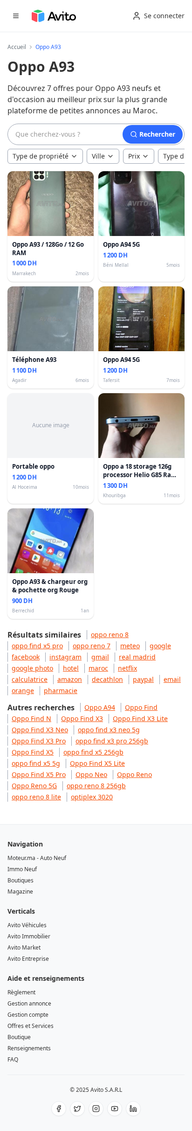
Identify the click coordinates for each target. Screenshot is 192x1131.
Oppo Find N (31, 718)
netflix (127, 668)
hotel (71, 668)
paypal (143, 679)
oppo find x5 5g (36, 763)
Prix (134, 156)
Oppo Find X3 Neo (40, 729)
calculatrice (30, 679)
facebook (26, 656)
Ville (98, 156)
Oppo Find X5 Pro (39, 774)
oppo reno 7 (91, 645)
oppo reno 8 (110, 634)
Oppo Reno (134, 774)
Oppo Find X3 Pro (39, 740)
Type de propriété (41, 156)
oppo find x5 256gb (93, 752)
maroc (98, 668)
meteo (130, 645)
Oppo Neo (91, 774)
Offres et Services (30, 1026)
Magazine (20, 891)
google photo (32, 668)
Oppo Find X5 (33, 752)
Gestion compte (27, 1015)
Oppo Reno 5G (34, 785)
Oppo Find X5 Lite (97, 763)
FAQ (12, 1059)
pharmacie (60, 690)
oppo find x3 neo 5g (109, 729)
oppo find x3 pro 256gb (111, 740)
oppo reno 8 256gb (96, 785)
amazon (69, 679)
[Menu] (15, 15)
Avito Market (24, 947)
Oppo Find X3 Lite (140, 718)
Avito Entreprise (28, 959)
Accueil (16, 47)
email (172, 679)
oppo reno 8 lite (36, 796)
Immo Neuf (22, 869)
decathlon (107, 679)
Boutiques (20, 880)
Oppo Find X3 (82, 718)
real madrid (137, 656)
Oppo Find (141, 707)
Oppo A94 (99, 707)
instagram (65, 656)
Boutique (19, 1037)
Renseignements (29, 1048)
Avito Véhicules (27, 925)
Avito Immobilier (28, 936)
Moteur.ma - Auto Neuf (36, 858)
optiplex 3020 (92, 796)
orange (23, 690)
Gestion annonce (29, 1003)
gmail (100, 656)
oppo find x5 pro (37, 645)
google (160, 645)
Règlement (21, 992)
